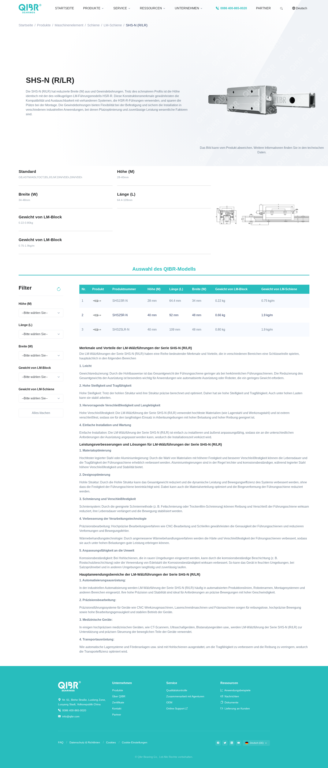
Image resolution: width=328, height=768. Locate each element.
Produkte (44, 25)
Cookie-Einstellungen (134, 742)
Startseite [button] (64, 8)
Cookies (111, 742)
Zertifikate (118, 702)
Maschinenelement (69, 25)
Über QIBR (118, 696)
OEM (169, 702)
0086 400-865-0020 (74, 710)
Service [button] (120, 8)
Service (171, 683)
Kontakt (116, 708)
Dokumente (231, 702)
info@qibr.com (71, 716)
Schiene (93, 25)
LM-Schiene (113, 25)
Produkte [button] (91, 8)
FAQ (60, 742)
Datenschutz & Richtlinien (84, 742)
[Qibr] (69, 686)
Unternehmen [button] (187, 8)
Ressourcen (229, 683)
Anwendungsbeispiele (237, 690)
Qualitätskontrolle (176, 690)
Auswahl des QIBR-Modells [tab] (164, 269)
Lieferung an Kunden (237, 708)
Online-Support (175, 708)
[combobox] (41, 313)
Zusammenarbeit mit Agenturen (185, 696)
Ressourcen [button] (151, 8)
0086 (233, 8)
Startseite (26, 25)
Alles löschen (41, 413)
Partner (263, 8)
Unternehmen (122, 683)
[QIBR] (30, 8)
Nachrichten (231, 696)
